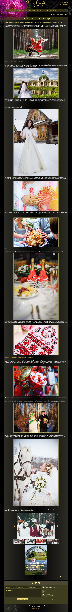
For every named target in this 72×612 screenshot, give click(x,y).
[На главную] (36, 4)
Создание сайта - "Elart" (36, 608)
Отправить (23, 599)
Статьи (46, 10)
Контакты (53, 10)
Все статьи (64, 577)
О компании (20, 10)
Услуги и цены (30, 10)
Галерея (39, 10)
